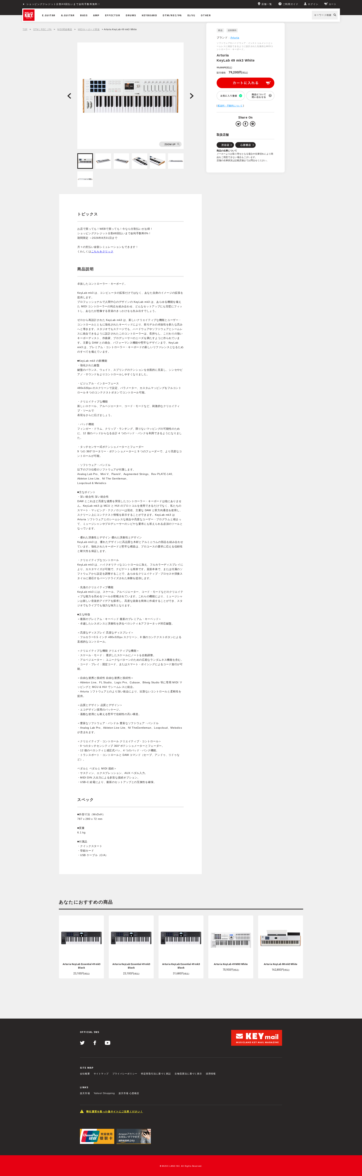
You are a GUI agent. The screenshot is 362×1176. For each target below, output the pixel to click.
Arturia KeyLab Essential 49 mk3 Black (81, 966)
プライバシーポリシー (124, 1073)
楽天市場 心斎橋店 (129, 1093)
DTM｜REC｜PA (42, 29)
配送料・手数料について (230, 106)
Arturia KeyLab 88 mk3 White (280, 964)
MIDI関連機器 (64, 29)
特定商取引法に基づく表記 (156, 1073)
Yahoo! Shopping (104, 1093)
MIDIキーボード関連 (89, 29)
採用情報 (211, 1073)
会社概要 (85, 1073)
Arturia (234, 37)
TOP (25, 29)
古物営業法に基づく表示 (188, 1073)
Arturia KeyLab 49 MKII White (231, 964)
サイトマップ (101, 1073)
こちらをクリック (102, 251)
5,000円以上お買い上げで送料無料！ (49, 4)
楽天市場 (85, 1093)
